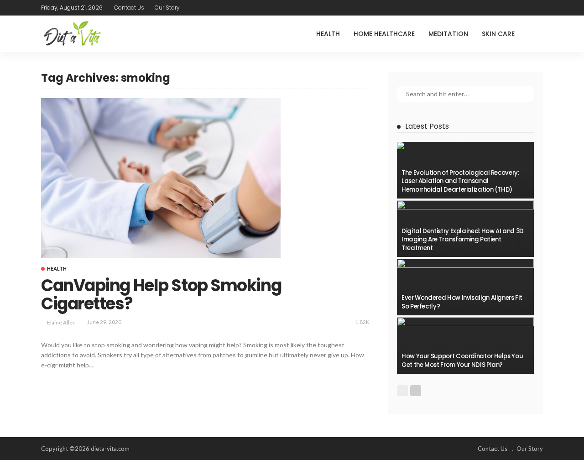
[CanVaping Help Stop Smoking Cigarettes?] (161, 178)
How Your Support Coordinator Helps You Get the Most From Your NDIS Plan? (462, 360)
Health (328, 33)
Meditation (448, 33)
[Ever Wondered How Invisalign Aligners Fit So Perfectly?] (465, 287)
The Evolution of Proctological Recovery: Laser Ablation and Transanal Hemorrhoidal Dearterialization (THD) (460, 181)
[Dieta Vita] (72, 33)
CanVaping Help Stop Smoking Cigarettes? (161, 294)
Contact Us (129, 7)
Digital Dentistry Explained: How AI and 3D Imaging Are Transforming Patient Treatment (463, 239)
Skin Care (498, 33)
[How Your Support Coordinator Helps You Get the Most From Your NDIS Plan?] (465, 345)
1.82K (362, 322)
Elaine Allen (61, 322)
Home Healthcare (384, 33)
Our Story (167, 7)
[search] (535, 34)
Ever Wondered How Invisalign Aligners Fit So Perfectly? (462, 301)
